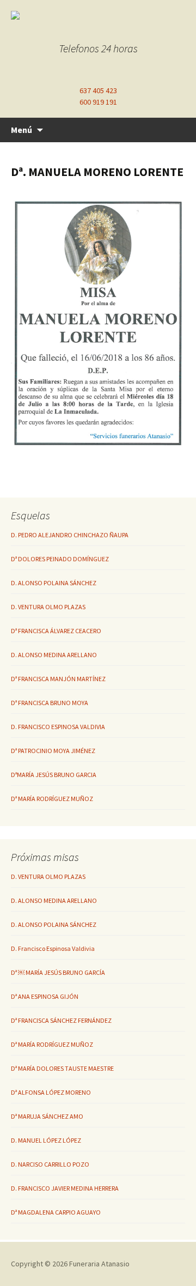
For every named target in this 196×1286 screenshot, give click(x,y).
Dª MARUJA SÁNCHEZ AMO (47, 1116)
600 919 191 (98, 102)
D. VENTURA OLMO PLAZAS (48, 607)
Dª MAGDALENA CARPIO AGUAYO (56, 1212)
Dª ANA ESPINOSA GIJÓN (44, 996)
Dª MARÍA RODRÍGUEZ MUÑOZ (52, 798)
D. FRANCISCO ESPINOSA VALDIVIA (58, 727)
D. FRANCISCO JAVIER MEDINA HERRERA (65, 1188)
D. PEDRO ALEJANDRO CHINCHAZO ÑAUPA (69, 535)
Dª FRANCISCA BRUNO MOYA (49, 703)
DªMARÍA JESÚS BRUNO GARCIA (53, 775)
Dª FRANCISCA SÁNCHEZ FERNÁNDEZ (61, 1020)
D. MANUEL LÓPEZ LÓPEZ (46, 1140)
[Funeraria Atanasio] (98, 15)
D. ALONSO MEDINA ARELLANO (54, 655)
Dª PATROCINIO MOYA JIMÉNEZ (53, 751)
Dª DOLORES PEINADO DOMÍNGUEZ (60, 559)
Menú (21, 129)
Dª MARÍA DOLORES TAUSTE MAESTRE (62, 1068)
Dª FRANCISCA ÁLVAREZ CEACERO (56, 631)
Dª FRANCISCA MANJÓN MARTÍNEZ (58, 679)
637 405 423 (98, 90)
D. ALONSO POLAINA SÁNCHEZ (53, 583)
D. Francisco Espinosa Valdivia (53, 948)
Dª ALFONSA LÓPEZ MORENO (51, 1092)
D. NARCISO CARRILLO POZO (50, 1164)
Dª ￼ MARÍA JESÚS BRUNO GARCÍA (58, 972)
